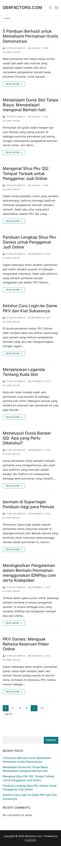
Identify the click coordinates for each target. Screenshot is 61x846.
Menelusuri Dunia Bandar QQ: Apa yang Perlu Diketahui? (27, 438)
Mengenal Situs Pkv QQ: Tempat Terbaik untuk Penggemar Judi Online (26, 173)
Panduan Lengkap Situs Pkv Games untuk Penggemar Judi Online (29, 242)
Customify (30, 840)
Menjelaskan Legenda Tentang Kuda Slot (24, 372)
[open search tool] (50, 7)
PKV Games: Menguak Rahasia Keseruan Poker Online (26, 644)
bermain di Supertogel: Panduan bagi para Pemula (28, 504)
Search (51, 740)
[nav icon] (56, 7)
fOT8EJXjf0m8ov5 (15, 48)
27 (42, 708)
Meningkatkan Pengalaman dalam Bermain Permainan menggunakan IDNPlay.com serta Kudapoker (29, 573)
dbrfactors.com (22, 7)
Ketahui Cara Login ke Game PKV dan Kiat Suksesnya (30, 308)
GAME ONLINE (12, 52)
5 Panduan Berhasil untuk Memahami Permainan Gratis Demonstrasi (30, 36)
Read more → (14, 83)
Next (9, 714)
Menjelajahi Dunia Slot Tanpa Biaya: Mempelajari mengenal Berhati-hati (30, 104)
